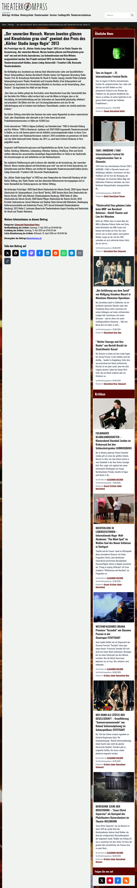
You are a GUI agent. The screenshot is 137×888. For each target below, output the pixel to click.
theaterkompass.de (34, 238)
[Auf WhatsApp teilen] (63, 253)
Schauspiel (19, 224)
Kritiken (15, 15)
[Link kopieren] (7, 261)
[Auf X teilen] (7, 253)
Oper (119, 332)
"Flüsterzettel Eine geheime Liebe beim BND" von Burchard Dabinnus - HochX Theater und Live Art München (113, 210)
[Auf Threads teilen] (15, 253)
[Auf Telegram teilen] (71, 253)
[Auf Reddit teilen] (55, 253)
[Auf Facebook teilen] (39, 253)
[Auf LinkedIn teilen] (47, 253)
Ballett (122, 111)
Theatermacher (41, 15)
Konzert (107, 485)
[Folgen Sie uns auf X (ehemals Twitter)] (102, 880)
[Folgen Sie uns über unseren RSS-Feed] (126, 880)
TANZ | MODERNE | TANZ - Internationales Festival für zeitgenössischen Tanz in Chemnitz (110, 156)
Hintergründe (26, 15)
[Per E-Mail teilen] (80, 253)
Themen (106, 111)
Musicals (99, 861)
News (37, 224)
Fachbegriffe (64, 15)
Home (4, 24)
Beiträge (6, 15)
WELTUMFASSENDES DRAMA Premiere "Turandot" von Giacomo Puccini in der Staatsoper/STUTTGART (113, 632)
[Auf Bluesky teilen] (23, 253)
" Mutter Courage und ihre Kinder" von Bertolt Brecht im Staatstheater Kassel (111, 345)
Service (53, 15)
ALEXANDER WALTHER (115, 479)
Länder (119, 485)
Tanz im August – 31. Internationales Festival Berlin (111, 74)
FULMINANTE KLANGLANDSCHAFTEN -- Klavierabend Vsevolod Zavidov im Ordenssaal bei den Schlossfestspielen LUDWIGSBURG (114, 440)
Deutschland (29, 224)
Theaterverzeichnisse (81, 15)
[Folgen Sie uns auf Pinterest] (110, 880)
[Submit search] (132, 15)
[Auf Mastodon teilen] (31, 253)
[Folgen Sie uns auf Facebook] (118, 880)
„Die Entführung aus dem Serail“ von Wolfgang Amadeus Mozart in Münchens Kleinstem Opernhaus (113, 294)
